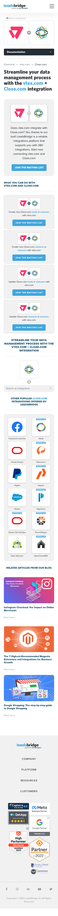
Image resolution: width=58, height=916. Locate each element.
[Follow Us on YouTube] (39, 889)
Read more (9, 617)
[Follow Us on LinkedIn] (28, 889)
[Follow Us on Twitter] (50, 889)
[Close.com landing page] (42, 32)
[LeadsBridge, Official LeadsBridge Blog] (16, 6)
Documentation (16, 52)
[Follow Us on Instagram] (17, 889)
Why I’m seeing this (17, 18)
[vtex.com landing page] (16, 32)
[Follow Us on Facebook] (7, 889)
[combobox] (29, 388)
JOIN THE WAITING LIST (29, 167)
